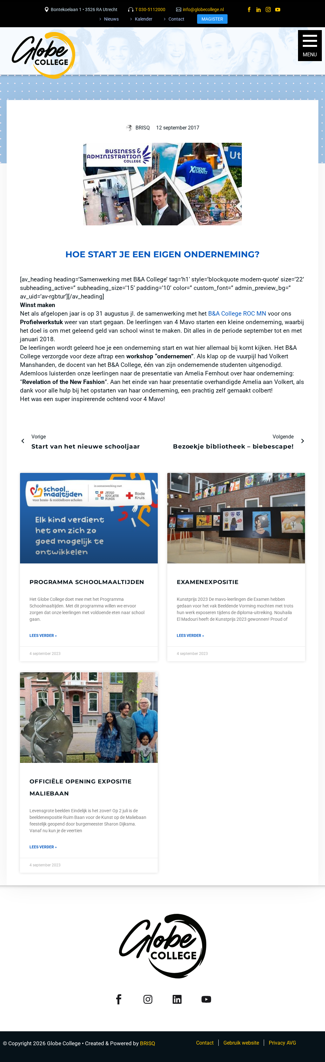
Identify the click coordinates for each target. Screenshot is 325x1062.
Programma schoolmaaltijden (87, 582)
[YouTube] (277, 9)
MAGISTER (212, 19)
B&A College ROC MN (237, 313)
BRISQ (147, 1043)
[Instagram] (268, 9)
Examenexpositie (208, 582)
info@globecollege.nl (203, 9)
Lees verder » (43, 635)
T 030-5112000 (150, 9)
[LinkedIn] (258, 9)
